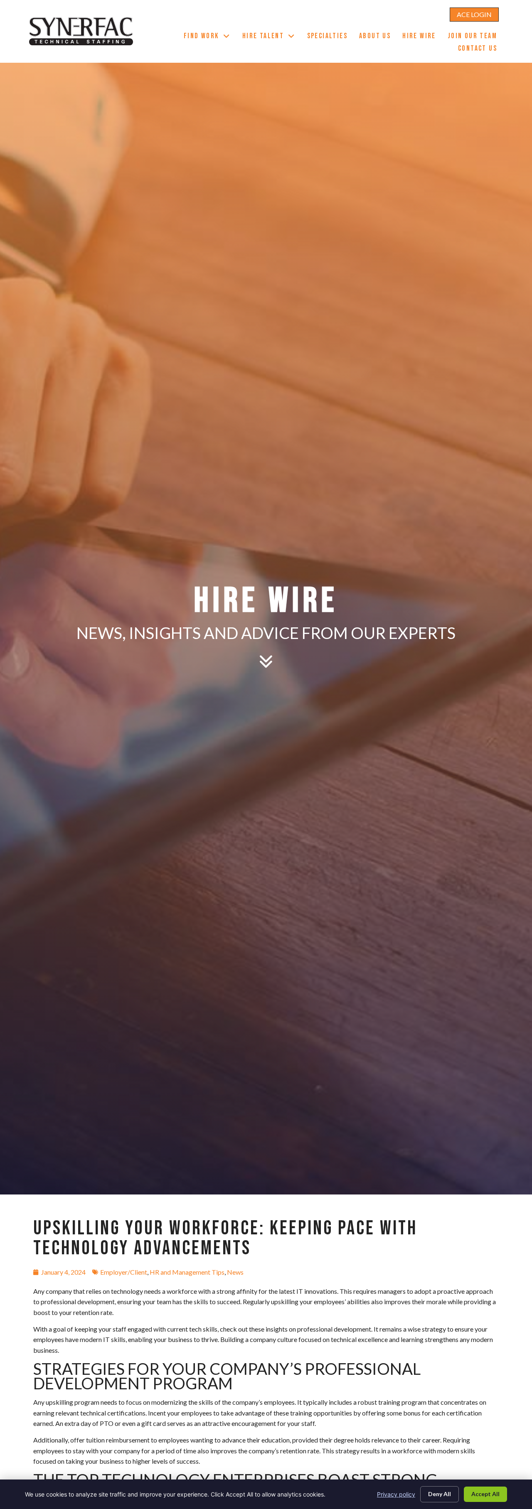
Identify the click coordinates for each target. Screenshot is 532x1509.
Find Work (210, 37)
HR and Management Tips (187, 1272)
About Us (378, 37)
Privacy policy (396, 1494)
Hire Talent (271, 37)
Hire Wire (422, 37)
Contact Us (480, 49)
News (235, 1272)
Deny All (439, 1493)
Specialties (330, 37)
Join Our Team (475, 37)
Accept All (485, 1493)
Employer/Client (123, 1272)
